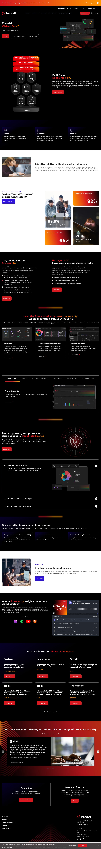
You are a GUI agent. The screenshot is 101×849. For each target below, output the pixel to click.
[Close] (98, 845)
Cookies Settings (72, 845)
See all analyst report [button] (50, 712)
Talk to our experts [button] (26, 799)
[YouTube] (80, 839)
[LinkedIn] (83, 839)
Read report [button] (9, 676)
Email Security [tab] (58, 378)
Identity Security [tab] (73, 378)
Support (69, 8)
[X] (77, 839)
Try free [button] (5, 36)
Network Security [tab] (88, 378)
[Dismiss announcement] (98, 3)
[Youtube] (28, 621)
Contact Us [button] (95, 13)
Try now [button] (75, 800)
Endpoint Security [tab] (42, 378)
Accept (82, 845)
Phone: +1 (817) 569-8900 (83, 836)
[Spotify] (21, 621)
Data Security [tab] (12, 378)
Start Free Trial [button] (85, 13)
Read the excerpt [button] (88, 3)
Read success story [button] (15, 762)
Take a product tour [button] (18, 36)
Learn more (57, 92)
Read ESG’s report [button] (8, 201)
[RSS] (34, 621)
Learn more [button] (6, 298)
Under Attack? (61, 8)
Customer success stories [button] (49, 734)
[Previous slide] (3, 751)
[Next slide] (98, 751)
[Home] (84, 816)
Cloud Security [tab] (27, 378)
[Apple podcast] (15, 621)
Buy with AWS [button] (33, 36)
